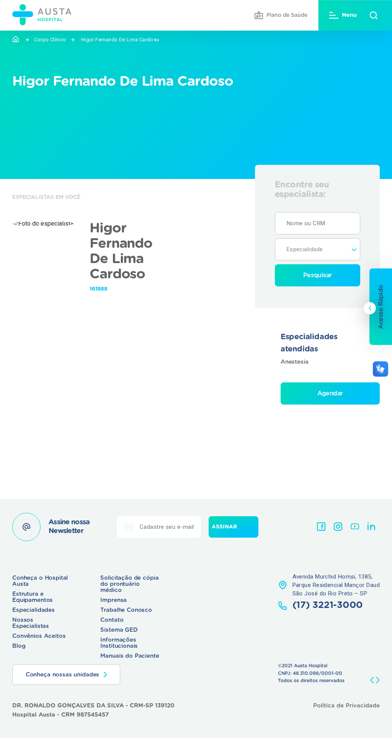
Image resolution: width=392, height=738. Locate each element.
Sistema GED (118, 630)
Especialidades (33, 610)
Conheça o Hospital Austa (40, 581)
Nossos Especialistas (30, 623)
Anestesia (295, 362)
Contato (111, 620)
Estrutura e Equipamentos (32, 597)
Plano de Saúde (286, 15)
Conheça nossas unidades (63, 675)
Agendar (330, 393)
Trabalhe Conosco (126, 610)
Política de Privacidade (346, 706)
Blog (18, 646)
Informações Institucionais (119, 643)
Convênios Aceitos (38, 636)
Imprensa (113, 600)
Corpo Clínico (50, 39)
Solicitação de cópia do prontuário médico (129, 584)
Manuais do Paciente (129, 656)
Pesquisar (317, 275)
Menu (349, 15)
